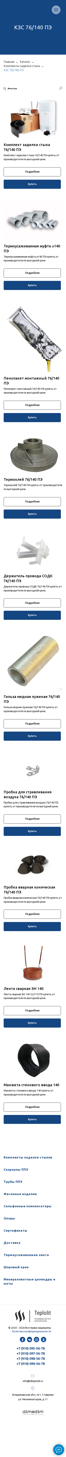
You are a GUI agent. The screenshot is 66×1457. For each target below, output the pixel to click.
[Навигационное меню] (56, 10)
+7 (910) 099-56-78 (30, 1363)
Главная (9, 61)
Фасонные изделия (20, 1194)
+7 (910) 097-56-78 (30, 1353)
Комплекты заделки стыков (28, 1157)
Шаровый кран (16, 1267)
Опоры (9, 1218)
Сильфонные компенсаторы (28, 1206)
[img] (22, 1339)
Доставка (12, 1242)
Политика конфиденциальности (31, 1331)
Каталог (25, 61)
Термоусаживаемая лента (26, 1255)
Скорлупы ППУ (16, 1169)
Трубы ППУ (13, 1181)
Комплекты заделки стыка (22, 66)
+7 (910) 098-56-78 (30, 1358)
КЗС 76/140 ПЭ (14, 70)
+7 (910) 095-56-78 (30, 1348)
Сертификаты (15, 1230)
